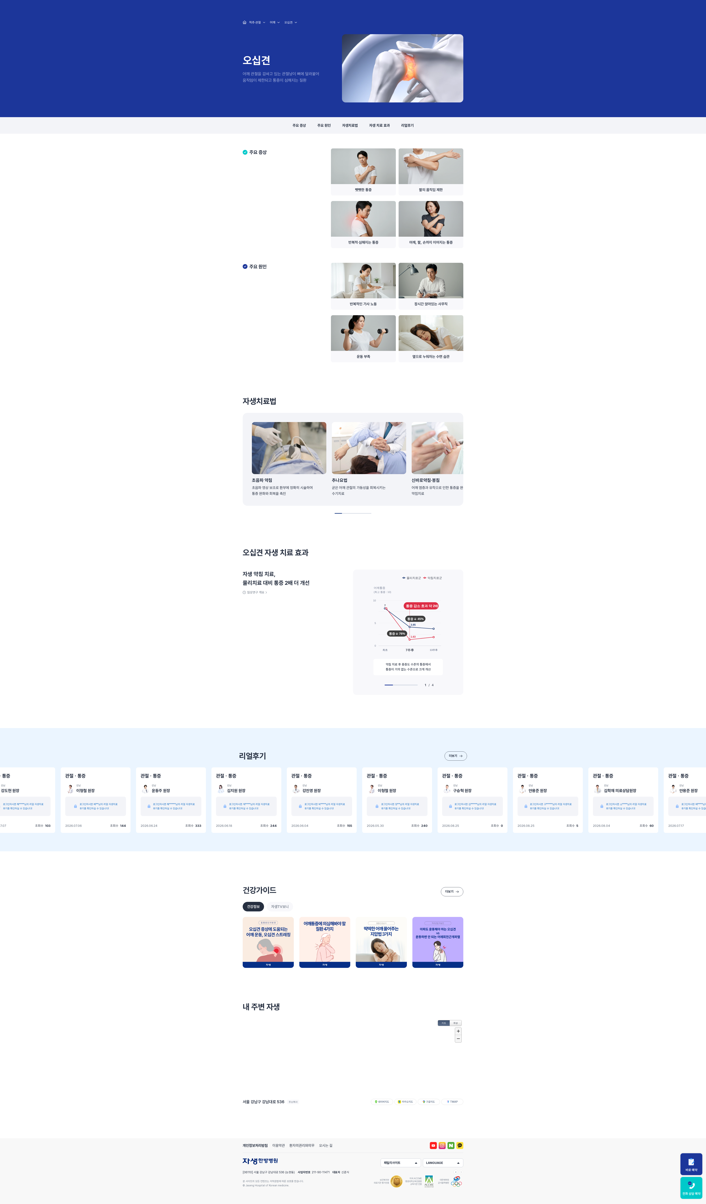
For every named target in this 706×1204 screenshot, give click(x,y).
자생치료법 (350, 125)
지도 (444, 1023)
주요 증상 (299, 125)
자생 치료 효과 (379, 125)
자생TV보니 (280, 906)
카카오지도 (407, 1101)
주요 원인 (324, 125)
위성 (455, 1023)
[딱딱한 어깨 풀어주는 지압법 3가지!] (381, 942)
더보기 (453, 756)
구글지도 (430, 1101)
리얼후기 (407, 125)
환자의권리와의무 (301, 1145)
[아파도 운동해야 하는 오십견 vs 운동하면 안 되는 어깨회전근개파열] (437, 942)
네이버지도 (383, 1101)
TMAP (454, 1101)
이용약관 (278, 1145)
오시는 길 (325, 1145)
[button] (461, 1172)
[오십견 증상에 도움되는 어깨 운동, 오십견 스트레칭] (268, 942)
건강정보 (253, 906)
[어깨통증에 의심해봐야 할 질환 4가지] (324, 942)
